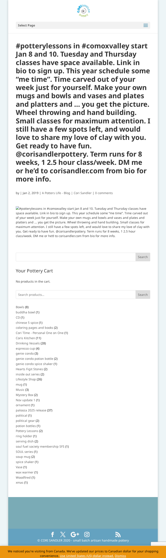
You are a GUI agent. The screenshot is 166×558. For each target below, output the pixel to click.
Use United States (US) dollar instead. (87, 556)
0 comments (104, 193)
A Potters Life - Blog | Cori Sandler (67, 193)
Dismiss (120, 556)
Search (143, 295)
